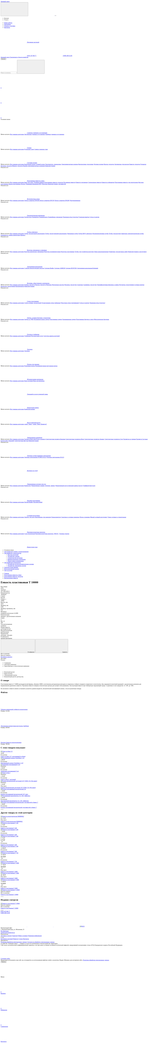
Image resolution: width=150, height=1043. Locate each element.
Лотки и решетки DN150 (46, 200)
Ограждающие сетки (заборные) (51, 303)
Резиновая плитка (29, 366)
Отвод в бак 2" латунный (8, 779)
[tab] (75, 658)
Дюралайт (11, 440)
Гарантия (14, 935)
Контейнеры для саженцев (43, 517)
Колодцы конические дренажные (34, 251)
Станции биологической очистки (34, 268)
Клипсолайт (4, 440)
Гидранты (143, 164)
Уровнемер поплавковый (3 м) (10, 771)
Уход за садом (8, 570)
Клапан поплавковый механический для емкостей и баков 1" (19, 807)
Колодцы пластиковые (67, 251)
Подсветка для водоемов (126, 284)
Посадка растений (13, 554)
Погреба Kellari (37, 502)
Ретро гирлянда (40, 439)
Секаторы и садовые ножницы (70, 517)
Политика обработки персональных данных (14, 942)
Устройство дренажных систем (17, 565)
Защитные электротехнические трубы (132, 233)
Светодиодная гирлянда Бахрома (55, 439)
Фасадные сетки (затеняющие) (70, 303)
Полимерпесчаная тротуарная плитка (46, 366)
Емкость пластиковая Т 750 (9, 861)
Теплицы (27, 351)
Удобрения (27, 336)
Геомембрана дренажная (55, 217)
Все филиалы (5, 931)
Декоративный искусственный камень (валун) (69, 485)
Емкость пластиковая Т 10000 (9, 894)
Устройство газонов (13, 556)
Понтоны (44, 184)
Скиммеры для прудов (90, 284)
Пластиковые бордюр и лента (85, 319)
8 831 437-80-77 (32, 55)
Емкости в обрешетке (108, 182)
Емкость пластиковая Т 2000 (9, 871)
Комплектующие (50, 166)
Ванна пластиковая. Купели (17, 184)
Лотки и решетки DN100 (31, 200)
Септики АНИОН (59, 268)
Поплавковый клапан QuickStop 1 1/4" (12, 763)
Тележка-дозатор (64, 533)
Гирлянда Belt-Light (30, 439)
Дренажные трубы (72, 233)
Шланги (22, 235)
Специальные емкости (94, 182)
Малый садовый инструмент (98, 517)
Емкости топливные (82, 182)
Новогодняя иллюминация (16, 561)
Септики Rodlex (49, 268)
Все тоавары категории (17, 134)
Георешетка (35, 217)
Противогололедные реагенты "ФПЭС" (47, 533)
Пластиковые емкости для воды (53, 182)
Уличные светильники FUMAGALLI (35, 457)
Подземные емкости (69, 182)
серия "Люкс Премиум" (40, 424)
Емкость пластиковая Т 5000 (9, 888)
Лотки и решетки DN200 (62, 200)
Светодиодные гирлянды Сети (114, 439)
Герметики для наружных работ (118, 251)
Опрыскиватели (56, 517)
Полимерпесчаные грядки (41, 319)
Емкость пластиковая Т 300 (9, 845)
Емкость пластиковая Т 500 (9, 851)
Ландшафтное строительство (12, 553)
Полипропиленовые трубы (101, 233)
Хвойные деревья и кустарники (54, 134)
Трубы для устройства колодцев (84, 251)
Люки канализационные (101, 251)
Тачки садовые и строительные (117, 517)
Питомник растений (33, 42)
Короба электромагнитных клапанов (34, 166)
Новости (15, 939)
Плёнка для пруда (29, 284)
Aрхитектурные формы (11, 567)
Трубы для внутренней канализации (56, 233)
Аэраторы (80, 284)
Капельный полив (29, 164)
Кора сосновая (28, 381)
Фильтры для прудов (70, 284)
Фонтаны (49, 284)
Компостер (27, 485)
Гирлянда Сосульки (142, 439)
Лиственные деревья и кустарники (34, 134)
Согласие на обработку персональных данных (41, 942)
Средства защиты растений (51, 336)
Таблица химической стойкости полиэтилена (14, 709)
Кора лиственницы (38, 381)
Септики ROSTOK (71, 268)
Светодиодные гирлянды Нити (75, 439)
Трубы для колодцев (115, 233)
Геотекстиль (28, 217)
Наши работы (8, 23)
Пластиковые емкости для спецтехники (126, 182)
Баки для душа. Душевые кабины (34, 182)
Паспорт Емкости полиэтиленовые (11, 742)
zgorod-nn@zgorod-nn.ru (8, 932)
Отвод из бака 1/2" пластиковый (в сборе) (13, 756)
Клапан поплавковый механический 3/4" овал (14, 794)
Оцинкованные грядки (69, 319)
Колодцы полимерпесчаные (52, 251)
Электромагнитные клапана (69, 164)
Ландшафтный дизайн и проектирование (16, 551)
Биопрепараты (20, 286)
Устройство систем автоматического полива (21, 564)
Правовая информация (35, 935)
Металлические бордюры (101, 319)
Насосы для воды (109, 164)
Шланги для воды (17, 166)
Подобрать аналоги (6, 657)
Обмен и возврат (23, 935)
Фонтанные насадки (58, 284)
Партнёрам (7, 24)
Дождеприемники (75, 200)
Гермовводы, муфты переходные (10, 235)
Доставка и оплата (6, 935)
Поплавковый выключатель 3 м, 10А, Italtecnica (15, 801)
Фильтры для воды (6, 166)
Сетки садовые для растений (32, 303)
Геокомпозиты (43, 217)
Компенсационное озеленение (17, 559)
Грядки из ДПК (28, 319)
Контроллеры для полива (85, 164)
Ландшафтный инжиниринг (12, 562)
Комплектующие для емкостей (57, 184)
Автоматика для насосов (121, 164)
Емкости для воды (134, 164)
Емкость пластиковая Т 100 (9, 828)
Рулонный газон (29, 149)
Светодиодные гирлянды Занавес (94, 439)
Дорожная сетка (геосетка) (70, 217)
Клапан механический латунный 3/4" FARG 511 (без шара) (18, 787)
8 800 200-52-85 (67, 55)
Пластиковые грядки (56, 319)
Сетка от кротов (94, 217)
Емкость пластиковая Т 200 (9, 834)
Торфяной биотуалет (89, 485)
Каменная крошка (29, 409)
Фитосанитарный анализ (11, 569)
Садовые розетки (139, 284)
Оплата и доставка (9, 26)
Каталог (3, 59)
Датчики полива (98, 164)
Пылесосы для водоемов (8, 286)
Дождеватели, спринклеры (53, 164)
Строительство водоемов (15, 558)
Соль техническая (29, 533)
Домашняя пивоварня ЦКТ (34, 184)
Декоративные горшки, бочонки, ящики (43, 485)
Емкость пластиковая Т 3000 (9, 878)
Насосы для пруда (40, 284)
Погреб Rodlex (28, 502)
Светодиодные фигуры (21, 440)
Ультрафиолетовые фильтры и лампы (108, 284)
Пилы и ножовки (85, 517)
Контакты (7, 27)
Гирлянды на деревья (129, 439)
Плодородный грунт (37, 336)
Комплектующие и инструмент (137, 251)
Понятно (3, 961)
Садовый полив (40, 164)
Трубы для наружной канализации (34, 233)
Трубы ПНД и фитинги (85, 233)
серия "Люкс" (28, 424)
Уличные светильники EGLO (55, 457)
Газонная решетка (84, 217)
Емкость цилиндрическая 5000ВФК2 (12, 821)
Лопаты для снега (29, 517)
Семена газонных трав (41, 149)
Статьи (21, 939)
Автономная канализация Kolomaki (87, 268)
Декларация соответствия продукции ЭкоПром (15, 726)
